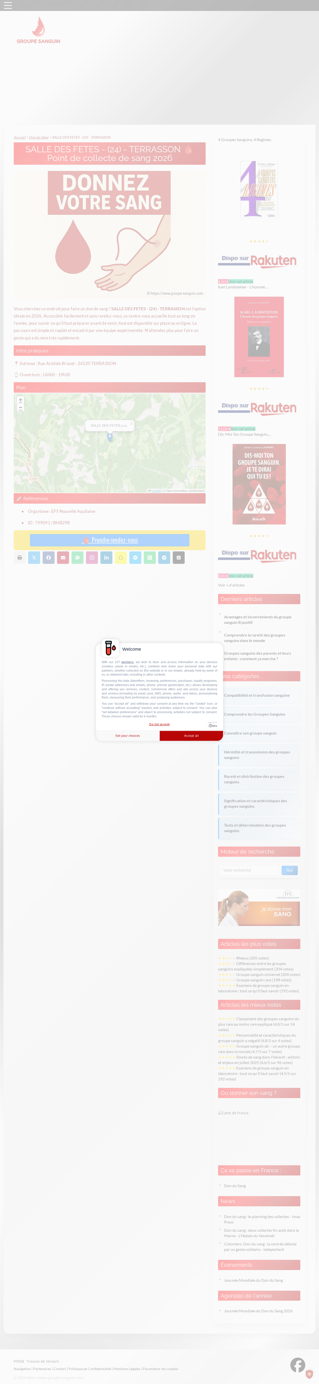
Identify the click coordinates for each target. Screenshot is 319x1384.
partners (127, 662)
